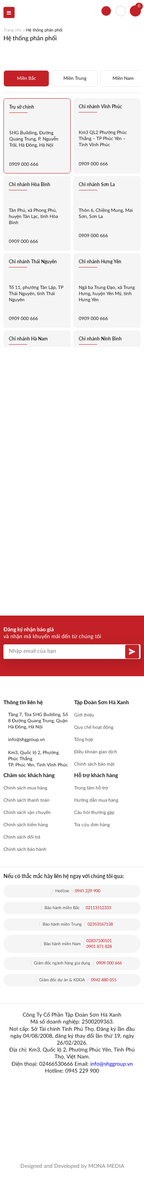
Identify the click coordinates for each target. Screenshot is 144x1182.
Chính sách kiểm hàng (25, 825)
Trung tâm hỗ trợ (91, 788)
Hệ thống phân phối (44, 30)
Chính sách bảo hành (24, 849)
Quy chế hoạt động (93, 727)
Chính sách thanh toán (26, 800)
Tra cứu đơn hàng (92, 825)
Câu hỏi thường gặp (94, 813)
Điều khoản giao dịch (95, 752)
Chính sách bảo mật (94, 764)
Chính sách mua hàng (25, 788)
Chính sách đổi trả (21, 837)
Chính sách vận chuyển (27, 813)
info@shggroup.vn (111, 1064)
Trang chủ (12, 30)
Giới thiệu (84, 715)
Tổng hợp (83, 740)
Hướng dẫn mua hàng (96, 800)
